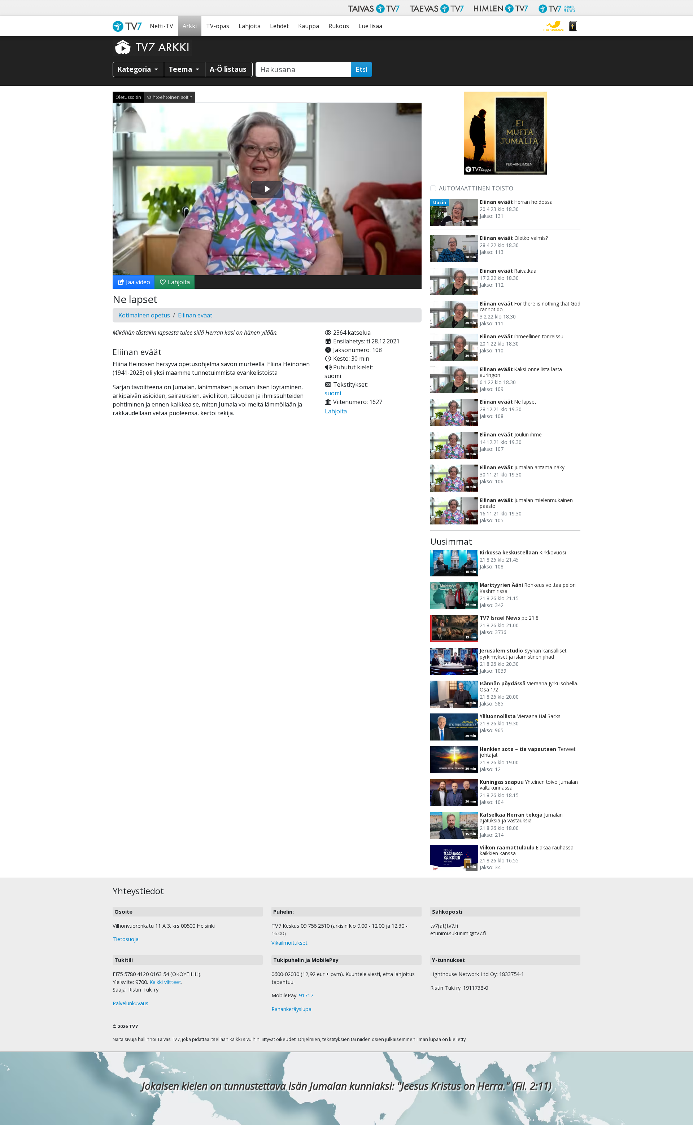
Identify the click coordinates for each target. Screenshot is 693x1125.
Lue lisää (370, 26)
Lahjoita (250, 26)
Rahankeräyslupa (291, 1009)
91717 (306, 995)
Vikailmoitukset (289, 942)
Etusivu (129, 26)
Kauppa (308, 26)
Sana (573, 26)
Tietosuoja (126, 939)
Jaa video (137, 282)
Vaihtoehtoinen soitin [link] (169, 97)
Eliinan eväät (195, 315)
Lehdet (279, 26)
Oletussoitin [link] (128, 97)
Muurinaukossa (553, 26)
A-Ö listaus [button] (228, 69)
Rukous (338, 26)
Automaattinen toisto (476, 188)
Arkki (190, 26)
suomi (332, 393)
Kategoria (135, 69)
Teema (181, 69)
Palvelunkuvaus (130, 1003)
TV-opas (217, 26)
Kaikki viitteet (165, 982)
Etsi (361, 69)
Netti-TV (161, 26)
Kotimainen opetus (144, 315)
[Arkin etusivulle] (152, 47)
